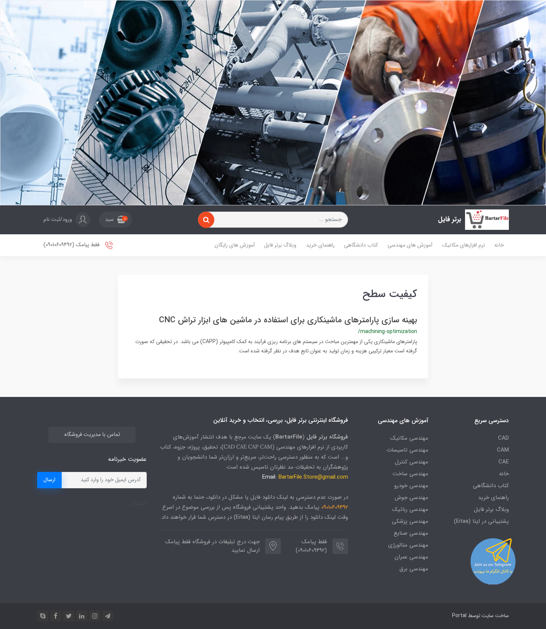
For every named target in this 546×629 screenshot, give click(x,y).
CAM (503, 450)
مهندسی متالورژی (408, 545)
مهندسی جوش (411, 497)
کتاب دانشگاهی (361, 245)
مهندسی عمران (411, 557)
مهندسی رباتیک (410, 509)
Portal (459, 616)
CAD (503, 438)
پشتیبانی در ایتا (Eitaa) (481, 521)
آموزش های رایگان (234, 245)
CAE (503, 461)
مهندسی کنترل (411, 461)
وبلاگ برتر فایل (280, 245)
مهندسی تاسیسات (407, 450)
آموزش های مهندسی (409, 245)
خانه (499, 245)
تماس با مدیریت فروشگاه (92, 434)
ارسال (49, 480)
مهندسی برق (413, 568)
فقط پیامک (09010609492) (72, 245)
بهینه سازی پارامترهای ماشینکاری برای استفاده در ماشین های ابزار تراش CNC (288, 320)
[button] (115, 220)
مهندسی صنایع (411, 533)
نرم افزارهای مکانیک (463, 245)
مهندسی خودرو (411, 485)
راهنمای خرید (320, 245)
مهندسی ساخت (410, 473)
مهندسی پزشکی (410, 521)
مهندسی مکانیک (409, 438)
